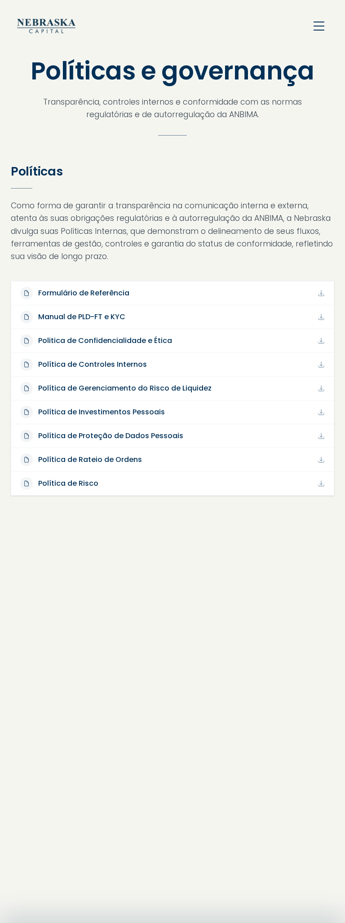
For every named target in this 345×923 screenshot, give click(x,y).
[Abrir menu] (319, 26)
